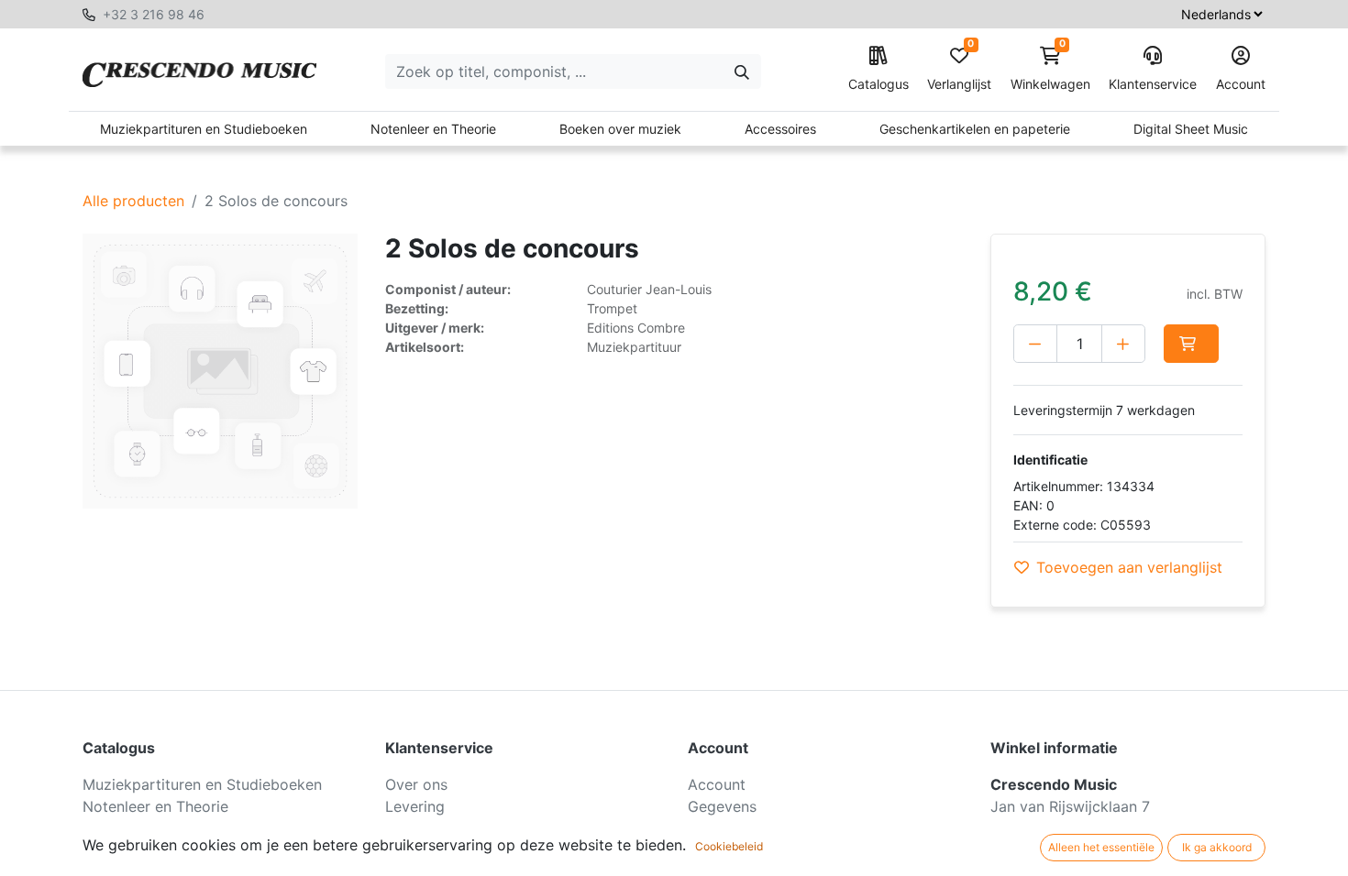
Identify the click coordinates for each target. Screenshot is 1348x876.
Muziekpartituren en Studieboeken (203, 129)
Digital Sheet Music (1190, 129)
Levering (415, 806)
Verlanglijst (959, 69)
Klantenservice (1153, 84)
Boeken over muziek (620, 129)
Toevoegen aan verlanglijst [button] (1129, 567)
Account (1240, 84)
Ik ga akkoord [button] (1217, 847)
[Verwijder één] (1035, 343)
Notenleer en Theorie (433, 129)
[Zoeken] (742, 71)
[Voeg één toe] (1123, 343)
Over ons (416, 784)
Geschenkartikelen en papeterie (974, 129)
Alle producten (133, 201)
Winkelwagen (1050, 69)
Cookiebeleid (729, 846)
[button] (1191, 343)
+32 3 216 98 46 (153, 14)
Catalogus (878, 84)
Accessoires (780, 129)
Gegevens (722, 806)
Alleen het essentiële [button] (1101, 847)
